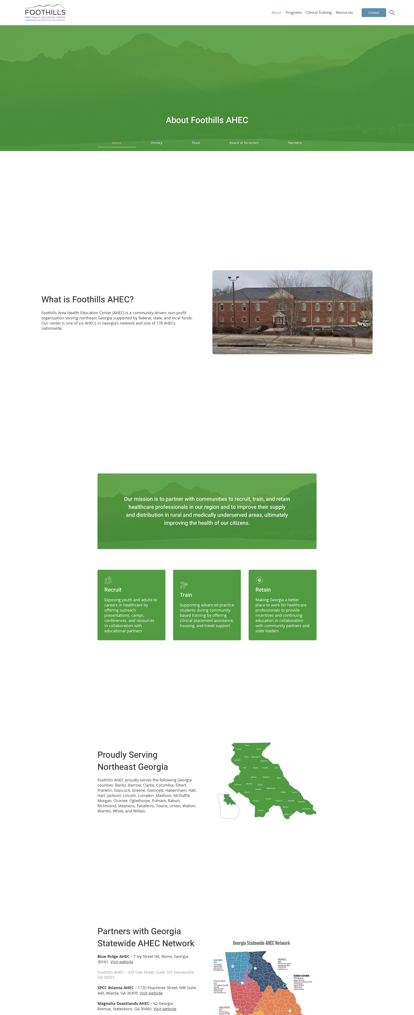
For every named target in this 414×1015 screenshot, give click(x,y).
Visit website (121, 961)
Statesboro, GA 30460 (132, 1008)
